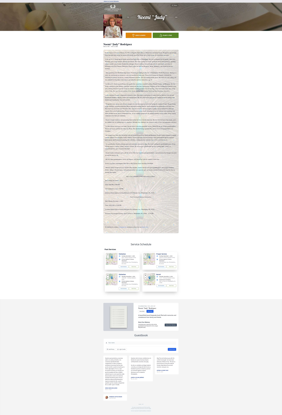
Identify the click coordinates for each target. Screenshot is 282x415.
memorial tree (123, 227)
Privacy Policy (137, 408)
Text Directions (124, 266)
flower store (145, 227)
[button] (112, 257)
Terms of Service (145, 408)
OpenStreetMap (142, 410)
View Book (141, 311)
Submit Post (172, 349)
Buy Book (150, 311)
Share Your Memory (171, 325)
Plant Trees (134, 266)
